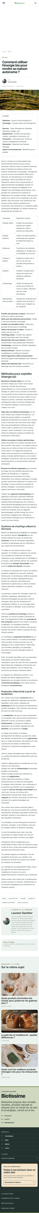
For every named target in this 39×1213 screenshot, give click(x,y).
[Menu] (4, 3)
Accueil (4, 51)
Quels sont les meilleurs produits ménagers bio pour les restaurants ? (19, 1072)
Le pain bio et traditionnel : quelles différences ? (19, 1036)
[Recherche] (35, 3)
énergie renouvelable (8, 902)
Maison (9, 51)
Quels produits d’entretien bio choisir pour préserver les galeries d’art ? (19, 1000)
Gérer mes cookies (8, 1208)
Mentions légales (7, 1203)
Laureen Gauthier (22, 913)
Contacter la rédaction (19, 1158)
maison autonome (22, 902)
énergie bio (31, 898)
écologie (22, 898)
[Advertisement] (19, 26)
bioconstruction (13, 898)
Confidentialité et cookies (10, 1198)
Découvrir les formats (19, 1182)
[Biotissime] (19, 3)
